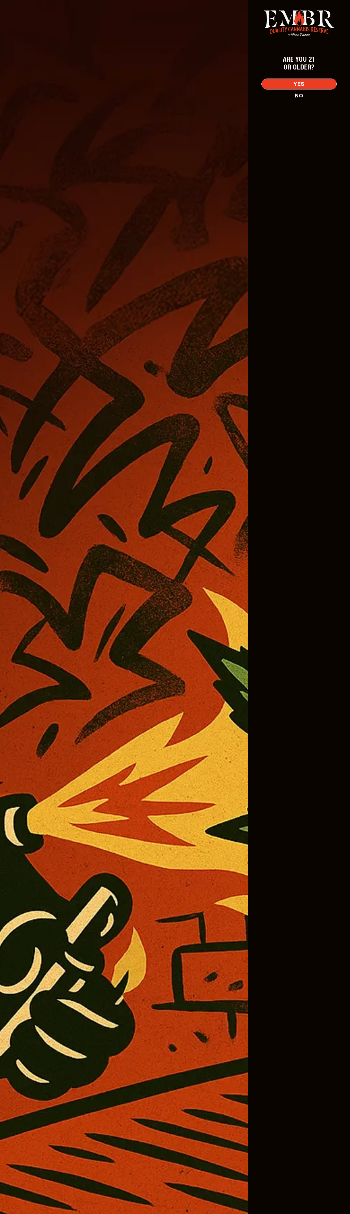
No (299, 95)
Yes (299, 84)
